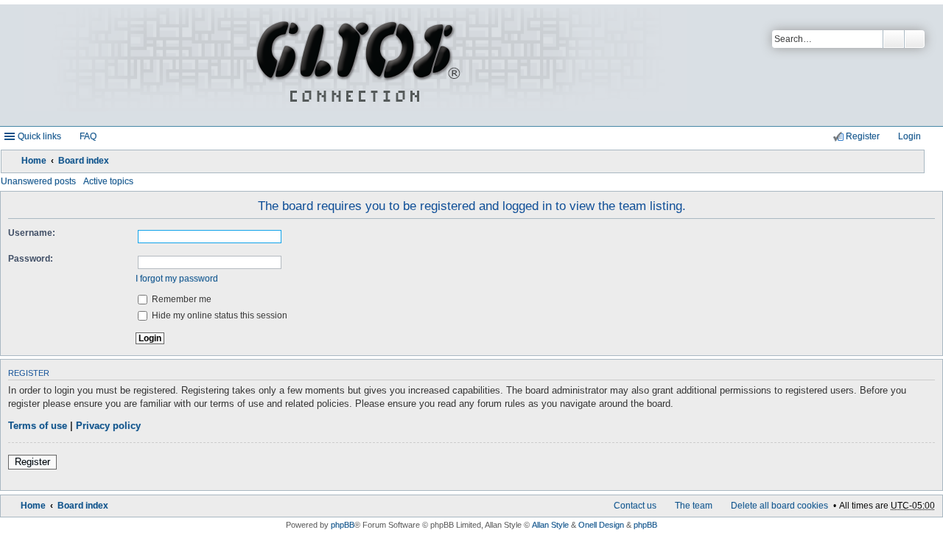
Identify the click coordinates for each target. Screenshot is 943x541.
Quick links (39, 136)
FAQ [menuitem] (88, 136)
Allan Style (550, 524)
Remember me (180, 299)
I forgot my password (177, 278)
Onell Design (601, 524)
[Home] (356, 65)
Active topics (108, 181)
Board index (83, 160)
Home (33, 160)
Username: (31, 232)
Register (32, 462)
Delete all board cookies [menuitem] (779, 505)
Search (894, 39)
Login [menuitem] (909, 136)
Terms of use (37, 426)
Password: (30, 258)
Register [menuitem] (863, 136)
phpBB (342, 524)
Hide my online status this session (218, 315)
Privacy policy (108, 426)
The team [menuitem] (693, 505)
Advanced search (915, 39)
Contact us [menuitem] (635, 505)
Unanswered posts (38, 181)
